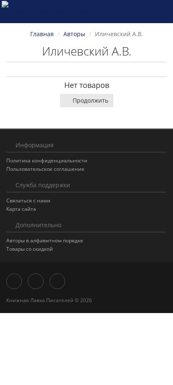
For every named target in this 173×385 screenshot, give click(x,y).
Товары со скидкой (29, 248)
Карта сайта (21, 208)
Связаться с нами (28, 200)
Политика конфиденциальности (46, 160)
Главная (42, 34)
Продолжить (90, 100)
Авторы (74, 34)
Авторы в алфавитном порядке (44, 240)
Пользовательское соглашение (45, 169)
